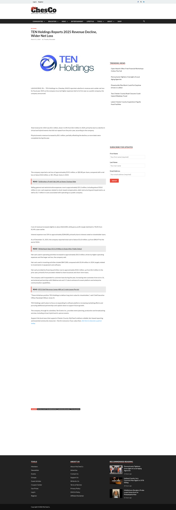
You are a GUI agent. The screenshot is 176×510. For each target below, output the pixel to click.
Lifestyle (90, 21)
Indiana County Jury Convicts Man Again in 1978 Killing (134, 480)
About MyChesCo (76, 466)
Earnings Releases (64, 409)
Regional (34, 28)
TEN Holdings (75, 409)
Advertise (73, 470)
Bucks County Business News (47, 409)
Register (40, 2)
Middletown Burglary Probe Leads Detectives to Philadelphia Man (134, 492)
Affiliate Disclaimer (77, 496)
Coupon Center (36, 485)
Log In (34, 2)
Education (52, 21)
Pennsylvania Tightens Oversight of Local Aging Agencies (133, 468)
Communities (38, 21)
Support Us (74, 477)
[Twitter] (141, 2)
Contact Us (74, 474)
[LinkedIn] (144, 2)
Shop (120, 21)
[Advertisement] (108, 11)
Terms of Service (76, 485)
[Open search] (144, 21)
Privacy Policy (75, 488)
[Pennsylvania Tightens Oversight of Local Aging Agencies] (116, 466)
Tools (99, 21)
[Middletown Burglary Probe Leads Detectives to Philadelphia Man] (116, 490)
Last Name (113, 162)
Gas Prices (34, 488)
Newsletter (35, 470)
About (109, 21)
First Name (114, 153)
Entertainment (77, 21)
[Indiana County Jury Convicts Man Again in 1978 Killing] (116, 478)
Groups (33, 477)
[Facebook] (138, 2)
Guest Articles (36, 481)
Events (33, 474)
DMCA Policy (75, 492)
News (64, 21)
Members (34, 466)
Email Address (115, 171)
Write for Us (74, 481)
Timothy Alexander (49, 39)
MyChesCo (46, 507)
